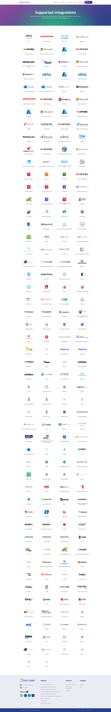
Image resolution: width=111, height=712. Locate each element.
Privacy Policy (88, 710)
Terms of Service (81, 710)
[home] (24, 2)
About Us (70, 2)
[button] (56, 2)
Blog (75, 2)
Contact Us (80, 2)
